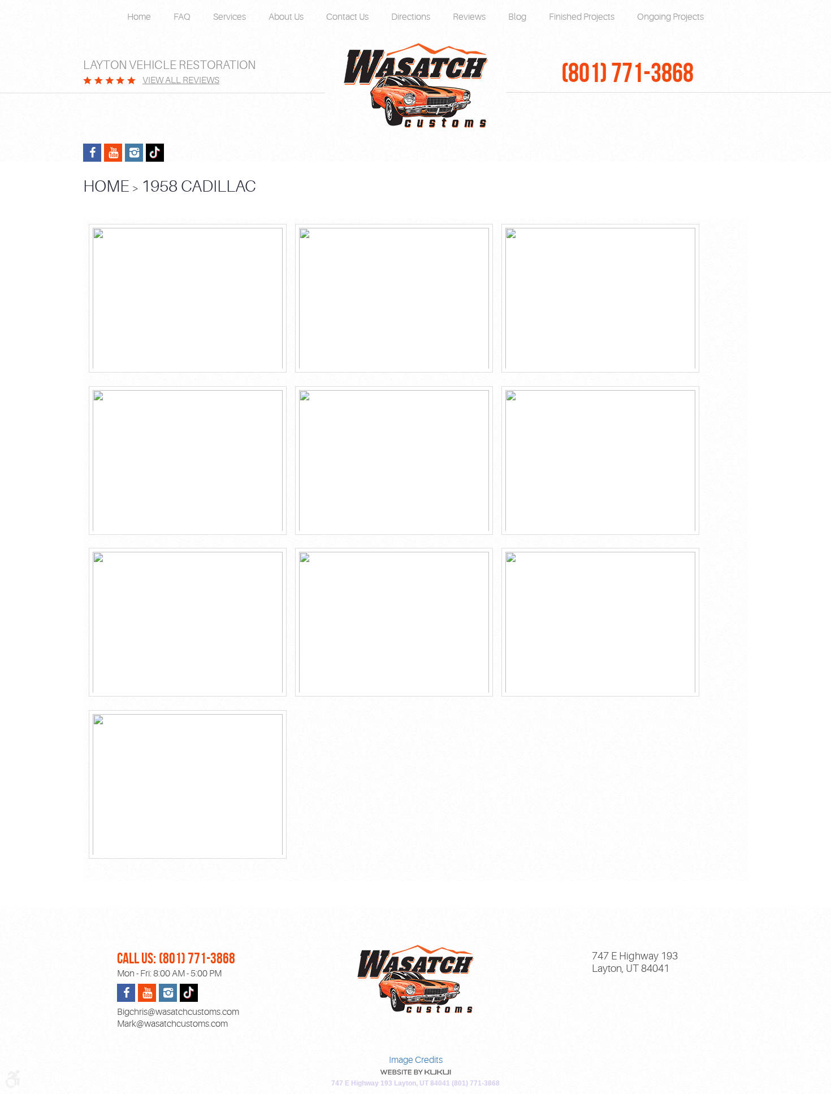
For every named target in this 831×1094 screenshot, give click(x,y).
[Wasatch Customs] (415, 86)
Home (139, 17)
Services (229, 17)
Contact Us (347, 17)
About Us (286, 17)
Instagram (134, 153)
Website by (415, 1072)
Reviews (469, 17)
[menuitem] (139, 17)
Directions (410, 17)
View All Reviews (180, 80)
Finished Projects (581, 17)
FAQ (182, 17)
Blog (517, 17)
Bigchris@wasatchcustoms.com (178, 1012)
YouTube (113, 153)
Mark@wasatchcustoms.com (172, 1023)
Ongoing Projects (670, 17)
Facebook (92, 153)
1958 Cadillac (198, 186)
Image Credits (416, 1060)
